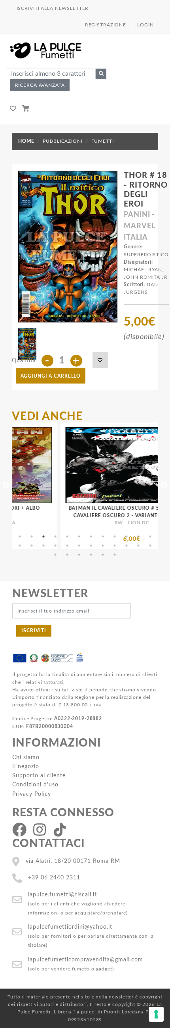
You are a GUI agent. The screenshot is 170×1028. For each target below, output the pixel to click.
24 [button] (150, 545)
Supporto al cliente (39, 775)
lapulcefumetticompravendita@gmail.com (85, 960)
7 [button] (91, 536)
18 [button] (79, 545)
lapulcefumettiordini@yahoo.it (70, 927)
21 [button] (115, 545)
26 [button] (67, 555)
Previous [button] (6, 486)
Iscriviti (33, 630)
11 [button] (138, 536)
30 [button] (115, 555)
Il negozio (25, 766)
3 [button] (43, 536)
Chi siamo (26, 757)
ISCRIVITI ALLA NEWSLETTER (53, 8)
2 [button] (32, 536)
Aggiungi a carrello (51, 376)
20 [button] (103, 545)
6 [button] (79, 536)
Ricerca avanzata (40, 85)
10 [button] (126, 536)
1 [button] (20, 536)
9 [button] (115, 536)
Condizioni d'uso (35, 785)
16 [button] (55, 545)
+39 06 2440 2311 (54, 878)
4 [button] (55, 536)
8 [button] (103, 536)
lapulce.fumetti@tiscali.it (62, 895)
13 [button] (20, 545)
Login (145, 24)
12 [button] (150, 536)
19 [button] (91, 545)
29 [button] (103, 555)
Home (26, 141)
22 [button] (126, 545)
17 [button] (67, 545)
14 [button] (32, 545)
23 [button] (138, 545)
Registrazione (105, 24)
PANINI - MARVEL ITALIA (139, 226)
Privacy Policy (31, 794)
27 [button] (79, 555)
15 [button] (43, 545)
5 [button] (67, 536)
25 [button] (55, 555)
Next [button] (164, 486)
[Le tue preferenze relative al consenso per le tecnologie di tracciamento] (156, 1014)
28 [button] (91, 555)
